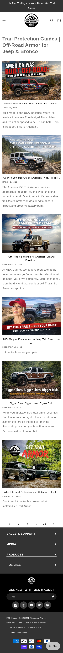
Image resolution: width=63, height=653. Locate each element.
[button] (4, 20)
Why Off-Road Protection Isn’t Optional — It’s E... (31, 492)
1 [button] (9, 523)
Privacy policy (40, 622)
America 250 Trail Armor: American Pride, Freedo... (31, 177)
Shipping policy (34, 627)
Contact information (18, 633)
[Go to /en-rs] (31, 20)
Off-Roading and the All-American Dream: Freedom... (31, 258)
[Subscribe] (52, 596)
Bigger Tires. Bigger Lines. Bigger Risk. (31, 403)
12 (44, 523)
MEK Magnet (11, 618)
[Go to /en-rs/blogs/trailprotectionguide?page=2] (53, 523)
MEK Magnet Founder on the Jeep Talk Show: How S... (31, 341)
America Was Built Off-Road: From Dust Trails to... (32, 103)
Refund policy (25, 622)
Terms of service (17, 627)
